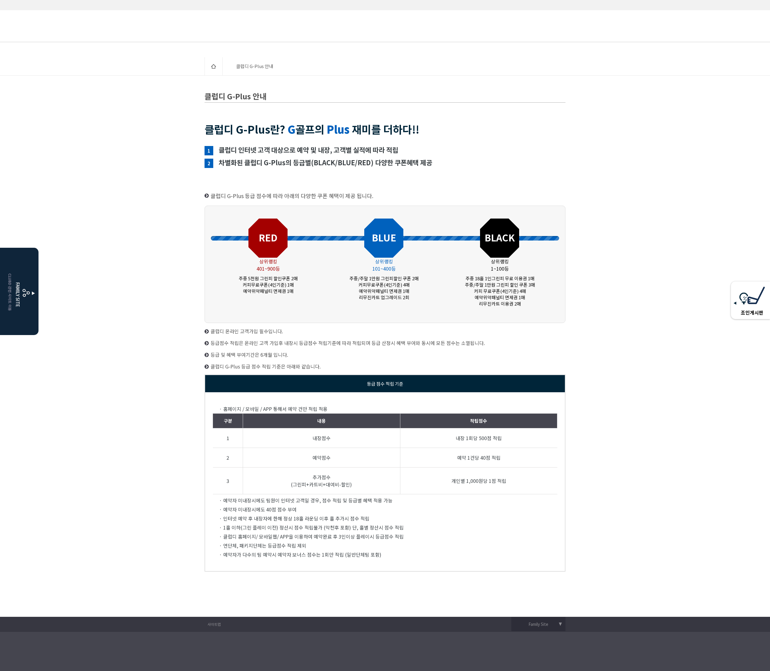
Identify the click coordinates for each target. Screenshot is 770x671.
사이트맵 (214, 624)
